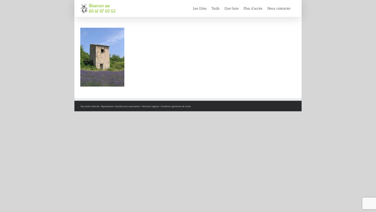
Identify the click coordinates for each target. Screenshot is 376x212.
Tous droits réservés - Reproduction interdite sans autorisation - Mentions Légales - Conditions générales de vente (135, 106)
